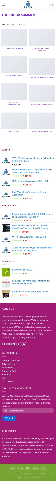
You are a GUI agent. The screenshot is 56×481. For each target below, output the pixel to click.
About (34, 473)
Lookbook (21, 24)
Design (10, 24)
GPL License (7, 381)
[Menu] (3, 4)
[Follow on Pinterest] (24, 344)
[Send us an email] (19, 344)
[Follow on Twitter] (14, 344)
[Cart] (51, 5)
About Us (6, 374)
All (3, 24)
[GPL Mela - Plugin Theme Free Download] (28, 5)
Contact (43, 473)
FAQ (4, 378)
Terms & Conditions (11, 360)
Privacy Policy (8, 364)
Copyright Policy (10, 371)
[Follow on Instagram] (9, 344)
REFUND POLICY (10, 473)
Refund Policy (8, 367)
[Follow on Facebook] (4, 344)
